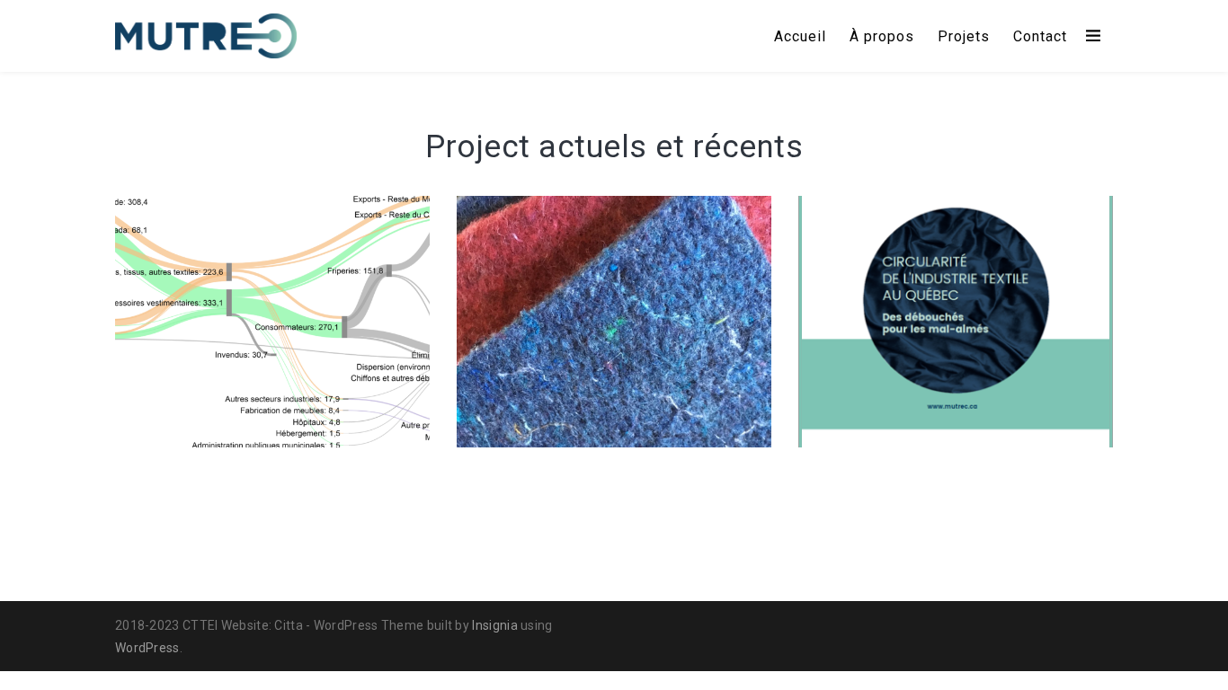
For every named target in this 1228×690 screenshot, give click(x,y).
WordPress (147, 648)
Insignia (494, 625)
